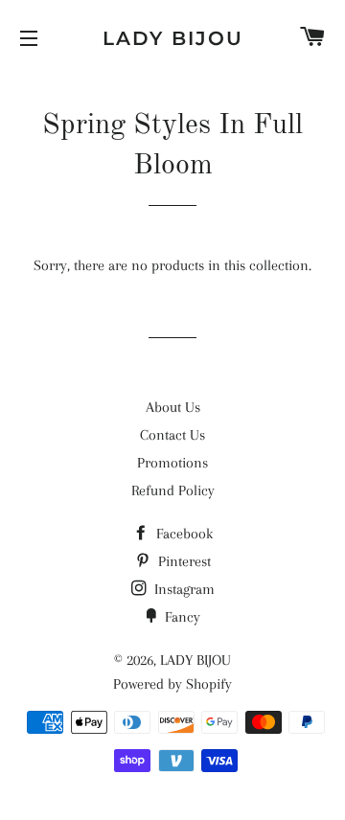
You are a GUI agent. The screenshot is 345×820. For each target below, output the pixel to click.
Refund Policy (173, 490)
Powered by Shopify (172, 684)
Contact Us (172, 435)
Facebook (182, 533)
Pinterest (182, 561)
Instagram (182, 589)
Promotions (172, 462)
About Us (173, 407)
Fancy (180, 617)
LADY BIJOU (173, 38)
